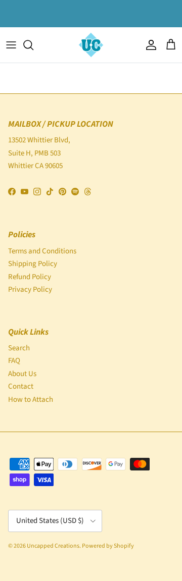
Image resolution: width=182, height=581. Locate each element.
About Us (22, 373)
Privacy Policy (30, 289)
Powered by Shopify (108, 546)
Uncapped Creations (53, 546)
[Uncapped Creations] (91, 45)
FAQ (14, 360)
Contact (20, 386)
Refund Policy (29, 277)
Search (19, 348)
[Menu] (11, 45)
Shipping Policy (32, 263)
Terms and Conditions (42, 251)
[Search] (33, 45)
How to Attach (30, 399)
